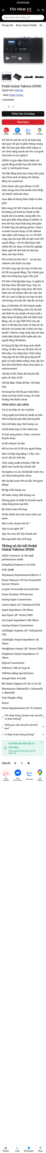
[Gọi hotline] (6, 131)
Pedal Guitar (16, 95)
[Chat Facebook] (17, 131)
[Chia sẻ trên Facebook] (15, 763)
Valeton (19, 90)
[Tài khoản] (38, 10)
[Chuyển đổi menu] (3, 10)
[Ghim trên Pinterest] (28, 763)
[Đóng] (41, 742)
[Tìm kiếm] (41, 17)
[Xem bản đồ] (39, 131)
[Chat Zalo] (28, 131)
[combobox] (23, 17)
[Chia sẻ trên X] (22, 763)
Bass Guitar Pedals (26, 25)
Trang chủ (7, 25)
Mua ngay (23, 122)
